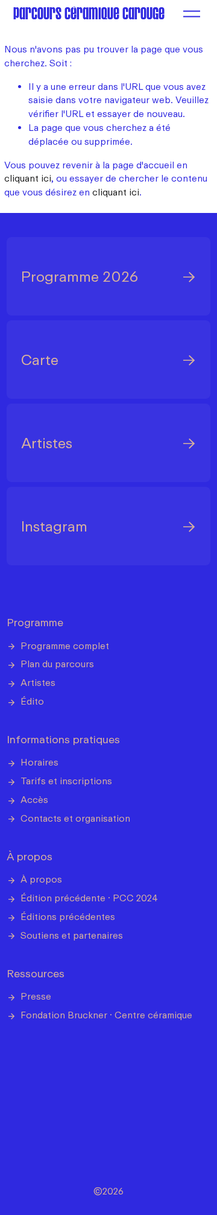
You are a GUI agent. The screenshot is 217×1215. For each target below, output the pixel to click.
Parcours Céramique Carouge (89, 14)
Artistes (37, 682)
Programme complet (64, 645)
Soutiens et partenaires (71, 935)
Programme (35, 622)
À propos (29, 856)
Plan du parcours (57, 663)
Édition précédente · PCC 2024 (89, 897)
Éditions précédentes (67, 916)
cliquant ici (27, 178)
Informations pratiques (63, 739)
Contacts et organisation (75, 818)
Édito (32, 701)
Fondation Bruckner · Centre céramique (106, 1014)
